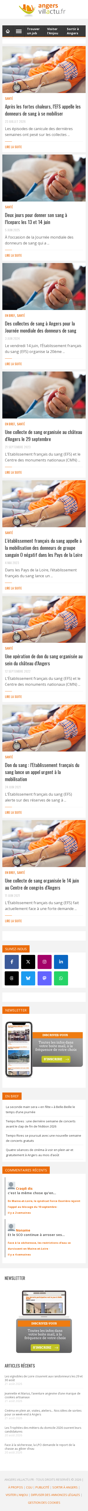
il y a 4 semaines (19, 1254)
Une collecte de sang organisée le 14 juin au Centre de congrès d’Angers (42, 884)
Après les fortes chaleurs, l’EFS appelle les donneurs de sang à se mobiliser (43, 110)
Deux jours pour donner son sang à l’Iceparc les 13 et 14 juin (36, 218)
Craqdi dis (24, 1188)
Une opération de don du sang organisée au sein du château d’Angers (44, 659)
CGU (29, 1487)
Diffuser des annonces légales (55, 1495)
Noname (23, 1230)
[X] (28, 962)
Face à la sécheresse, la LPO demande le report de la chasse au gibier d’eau (40, 1447)
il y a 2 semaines (19, 1212)
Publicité (42, 1487)
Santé (9, 98)
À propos (15, 1487)
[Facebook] (12, 962)
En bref (10, 315)
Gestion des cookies (44, 1502)
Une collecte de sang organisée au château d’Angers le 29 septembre (43, 435)
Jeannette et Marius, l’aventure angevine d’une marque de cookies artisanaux (42, 1395)
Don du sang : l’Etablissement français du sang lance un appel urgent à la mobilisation (42, 772)
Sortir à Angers (65, 1487)
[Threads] (12, 978)
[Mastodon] (45, 978)
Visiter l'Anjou (17, 1495)
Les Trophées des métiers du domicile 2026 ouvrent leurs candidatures (43, 1430)
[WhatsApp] (61, 978)
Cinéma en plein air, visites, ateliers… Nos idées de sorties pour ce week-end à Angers (43, 1412)
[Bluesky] (28, 978)
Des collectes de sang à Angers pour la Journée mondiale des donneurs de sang (40, 327)
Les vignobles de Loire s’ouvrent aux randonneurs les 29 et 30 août (44, 1378)
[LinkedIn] (61, 962)
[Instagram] (45, 962)
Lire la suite (13, 146)
